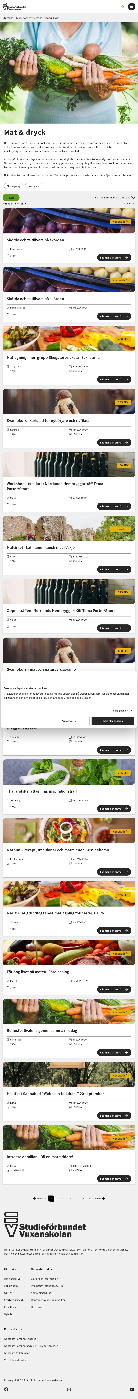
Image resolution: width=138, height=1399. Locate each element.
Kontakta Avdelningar (17, 1353)
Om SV (8, 1292)
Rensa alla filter (13, 203)
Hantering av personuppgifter (48, 1300)
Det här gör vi (12, 1278)
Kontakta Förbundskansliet (20, 1338)
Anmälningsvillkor (41, 1292)
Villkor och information (44, 1278)
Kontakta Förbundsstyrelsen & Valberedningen (31, 1345)
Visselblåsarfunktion (16, 1360)
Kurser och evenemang (29, 18)
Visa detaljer (120, 710)
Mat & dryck (52, 18)
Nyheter (9, 1314)
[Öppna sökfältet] (123, 7)
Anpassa (66, 721)
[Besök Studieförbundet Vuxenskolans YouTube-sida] (132, 1390)
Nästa (98, 1198)
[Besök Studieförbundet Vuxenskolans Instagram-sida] (69, 1390)
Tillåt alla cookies (112, 721)
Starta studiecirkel (15, 1300)
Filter (11, 197)
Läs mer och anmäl (111, 257)
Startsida (8, 18)
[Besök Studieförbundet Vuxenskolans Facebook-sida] (6, 1390)
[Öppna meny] (131, 6)
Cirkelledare (11, 1307)
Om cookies (37, 1307)
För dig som (11, 1285)
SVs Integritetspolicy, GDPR (47, 1285)
